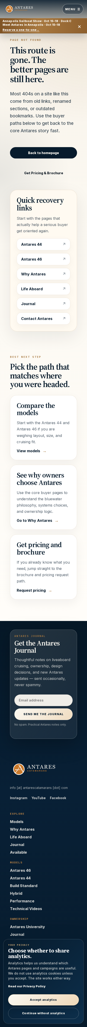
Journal (28, 303)
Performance (22, 901)
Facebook (58, 798)
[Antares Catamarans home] (24, 9)
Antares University (27, 926)
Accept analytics (43, 999)
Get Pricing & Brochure (43, 173)
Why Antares (33, 274)
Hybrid (16, 893)
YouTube (39, 798)
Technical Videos (26, 908)
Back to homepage (43, 153)
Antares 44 (31, 244)
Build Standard (23, 885)
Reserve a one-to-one (21, 30)
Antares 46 (31, 259)
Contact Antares (36, 318)
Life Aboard (32, 289)
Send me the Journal (43, 714)
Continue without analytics (43, 1013)
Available (18, 852)
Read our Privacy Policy (26, 986)
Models (16, 821)
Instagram (18, 798)
